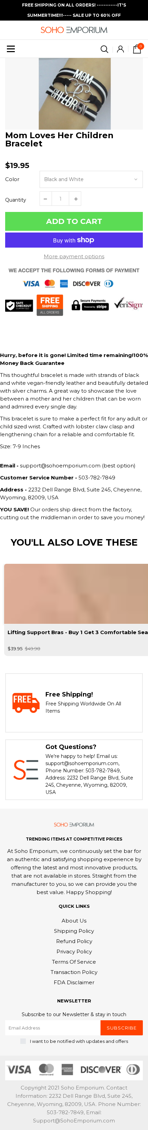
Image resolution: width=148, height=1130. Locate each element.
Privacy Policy (74, 951)
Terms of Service (74, 962)
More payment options (74, 256)
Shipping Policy (74, 931)
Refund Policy (74, 941)
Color (12, 179)
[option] (74, 94)
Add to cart (74, 221)
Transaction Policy (74, 972)
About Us (74, 920)
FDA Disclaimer (74, 982)
